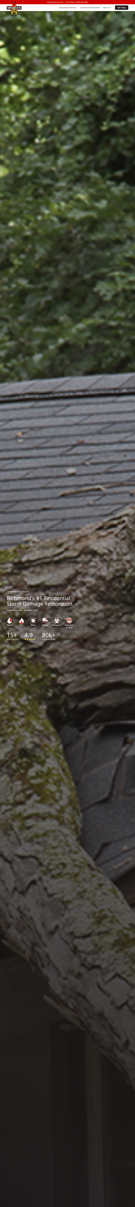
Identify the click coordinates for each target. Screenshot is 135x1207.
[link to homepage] (32, 9)
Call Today (121, 7)
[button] (68, 8)
